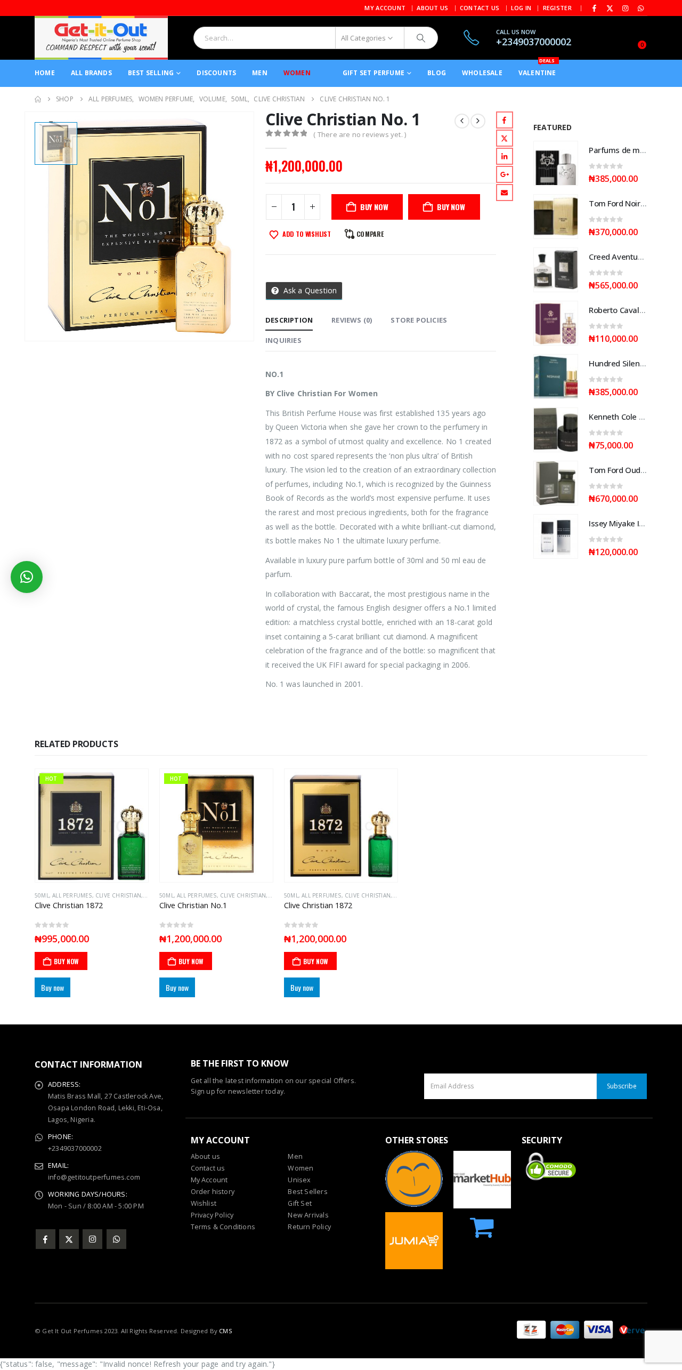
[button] (27, 577)
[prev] (461, 121)
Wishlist (204, 1203)
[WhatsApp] (640, 8)
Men (259, 72)
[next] (477, 121)
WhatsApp (116, 1239)
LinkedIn (504, 156)
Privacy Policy (212, 1215)
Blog (436, 72)
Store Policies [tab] (419, 320)
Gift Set (300, 1203)
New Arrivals (308, 1215)
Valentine (537, 68)
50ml (42, 895)
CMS (225, 1331)
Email (504, 192)
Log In (521, 8)
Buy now (451, 206)
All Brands (91, 72)
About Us (432, 8)
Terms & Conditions (223, 1226)
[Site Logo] (101, 38)
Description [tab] (289, 320)
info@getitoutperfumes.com (94, 1177)
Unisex (299, 1179)
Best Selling (151, 72)
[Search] (420, 38)
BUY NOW (374, 206)
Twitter (504, 138)
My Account (384, 8)
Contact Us (480, 8)
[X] (610, 8)
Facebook (504, 120)
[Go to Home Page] (38, 99)
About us (206, 1156)
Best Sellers (307, 1191)
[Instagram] (625, 8)
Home (45, 72)
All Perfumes (72, 895)
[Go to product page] (555, 163)
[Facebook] (595, 8)
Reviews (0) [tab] (351, 320)
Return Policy (309, 1226)
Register (557, 8)
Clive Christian (118, 895)
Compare (370, 233)
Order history (213, 1191)
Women (297, 72)
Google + (504, 174)
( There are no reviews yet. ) (359, 134)
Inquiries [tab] (283, 340)
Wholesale (482, 72)
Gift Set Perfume (373, 72)
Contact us (208, 1168)
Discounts (216, 72)
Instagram (92, 1239)
